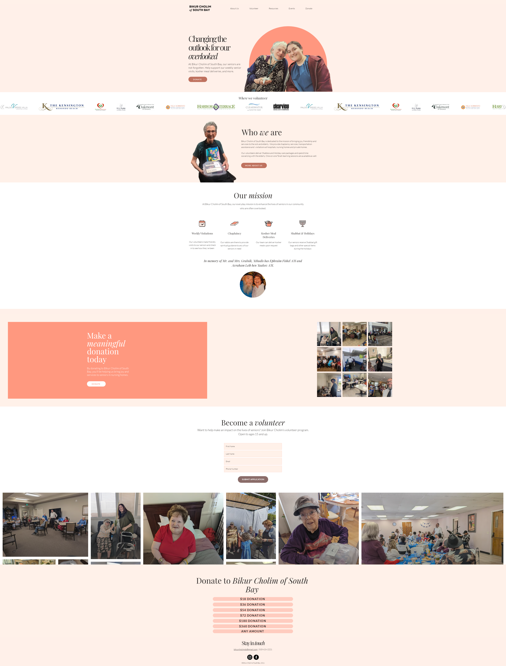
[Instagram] (249, 657)
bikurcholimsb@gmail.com (245, 649)
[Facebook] (256, 657)
